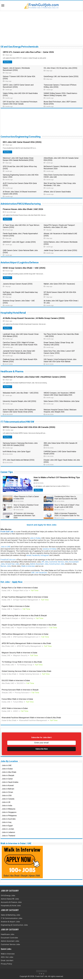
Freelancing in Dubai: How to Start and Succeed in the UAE (65, 497)
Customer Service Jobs (10, 944)
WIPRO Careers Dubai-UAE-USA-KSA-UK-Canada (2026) (29, 427)
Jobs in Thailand (8, 836)
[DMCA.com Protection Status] (41, 971)
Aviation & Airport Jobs (10, 922)
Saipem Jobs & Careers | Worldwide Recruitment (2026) (16, 69)
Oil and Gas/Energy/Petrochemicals (19, 46)
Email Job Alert (7, 960)
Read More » (7, 62)
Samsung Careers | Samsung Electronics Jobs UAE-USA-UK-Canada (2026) (20, 444)
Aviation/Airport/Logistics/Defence (20, 262)
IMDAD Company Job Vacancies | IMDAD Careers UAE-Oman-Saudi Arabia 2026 (59, 394)
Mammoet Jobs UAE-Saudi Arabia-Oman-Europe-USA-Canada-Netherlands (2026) (18, 159)
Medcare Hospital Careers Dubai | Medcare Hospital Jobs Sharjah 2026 (60, 411)
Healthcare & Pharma (12, 371)
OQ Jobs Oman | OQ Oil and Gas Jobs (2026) (60, 68)
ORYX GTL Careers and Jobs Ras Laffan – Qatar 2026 (28, 52)
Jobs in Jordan (8, 829)
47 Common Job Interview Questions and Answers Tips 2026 (24, 515)
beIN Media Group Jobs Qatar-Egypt (16, 451)
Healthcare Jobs (7, 934)
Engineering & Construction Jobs (14, 925)
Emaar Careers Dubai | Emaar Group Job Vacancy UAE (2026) (58, 344)
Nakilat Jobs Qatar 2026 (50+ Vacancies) (59, 284)
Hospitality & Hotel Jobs (11, 905)
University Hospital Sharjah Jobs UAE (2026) (19, 401)
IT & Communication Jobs (11, 918)
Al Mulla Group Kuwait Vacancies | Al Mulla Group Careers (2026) (34, 318)
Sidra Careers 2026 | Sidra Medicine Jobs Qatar (61, 401)
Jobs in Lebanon (8, 832)
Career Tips (7, 472)
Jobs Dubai (48, 570)
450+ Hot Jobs (7, 957)
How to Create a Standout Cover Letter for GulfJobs (26, 506)
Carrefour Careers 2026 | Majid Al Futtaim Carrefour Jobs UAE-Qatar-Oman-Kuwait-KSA (20, 344)
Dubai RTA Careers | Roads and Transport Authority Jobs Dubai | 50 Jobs (59, 226)
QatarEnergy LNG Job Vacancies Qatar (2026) (61, 76)
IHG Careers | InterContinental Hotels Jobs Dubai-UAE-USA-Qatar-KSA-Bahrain (60, 360)
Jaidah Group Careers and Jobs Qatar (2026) (60, 250)
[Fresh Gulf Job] (41, 5)
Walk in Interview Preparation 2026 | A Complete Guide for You (66, 514)
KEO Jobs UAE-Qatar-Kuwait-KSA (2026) (22, 142)
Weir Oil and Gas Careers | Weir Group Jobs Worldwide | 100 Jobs (60, 184)
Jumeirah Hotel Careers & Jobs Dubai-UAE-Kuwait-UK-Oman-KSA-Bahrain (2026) (19, 352)
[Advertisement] (41, 28)
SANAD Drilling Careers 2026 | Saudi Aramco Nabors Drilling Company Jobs (60, 94)
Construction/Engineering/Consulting (21, 136)
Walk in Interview (8, 954)
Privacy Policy (6, 964)
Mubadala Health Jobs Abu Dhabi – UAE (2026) (20, 393)
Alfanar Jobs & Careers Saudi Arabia (57, 192)
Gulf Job (43, 976)
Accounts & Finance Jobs (11, 902)
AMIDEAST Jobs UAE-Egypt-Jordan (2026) (19, 242)
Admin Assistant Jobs (10, 941)
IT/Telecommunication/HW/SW (17, 421)
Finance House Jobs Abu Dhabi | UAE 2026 (23, 209)
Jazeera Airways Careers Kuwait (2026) (17, 284)
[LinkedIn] (43, 973)
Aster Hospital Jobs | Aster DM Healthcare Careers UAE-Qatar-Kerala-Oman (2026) (19, 411)
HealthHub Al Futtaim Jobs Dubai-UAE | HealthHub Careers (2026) (34, 377)
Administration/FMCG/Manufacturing (21, 203)
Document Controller (9, 938)
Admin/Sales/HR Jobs (10, 899)
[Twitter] (41, 973)
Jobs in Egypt (7, 825)
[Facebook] (39, 973)
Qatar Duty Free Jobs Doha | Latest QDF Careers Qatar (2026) (59, 352)
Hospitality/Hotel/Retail (13, 312)
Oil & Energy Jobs (8, 895)
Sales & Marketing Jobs (10, 915)
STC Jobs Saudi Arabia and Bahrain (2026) (18, 460)
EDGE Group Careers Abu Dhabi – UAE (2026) (24, 268)
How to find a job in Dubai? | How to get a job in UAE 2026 (66, 506)
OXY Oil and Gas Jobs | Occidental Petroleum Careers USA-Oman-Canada (20, 103)
